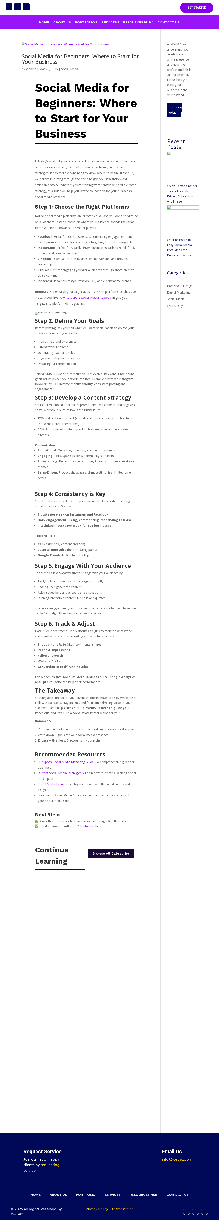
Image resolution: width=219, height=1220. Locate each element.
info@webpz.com (177, 1159)
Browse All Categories (111, 853)
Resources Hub (138, 22)
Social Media (70, 69)
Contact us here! (91, 826)
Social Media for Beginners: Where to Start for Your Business (80, 58)
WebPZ (31, 69)
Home (44, 22)
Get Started (196, 7)
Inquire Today (174, 110)
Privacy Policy (97, 1209)
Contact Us (168, 22)
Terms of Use (122, 1209)
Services (110, 22)
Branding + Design (180, 286)
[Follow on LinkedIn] (26, 6)
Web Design (175, 306)
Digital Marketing (179, 292)
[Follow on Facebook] (9, 6)
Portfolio (86, 22)
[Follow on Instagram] (17, 6)
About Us (62, 22)
